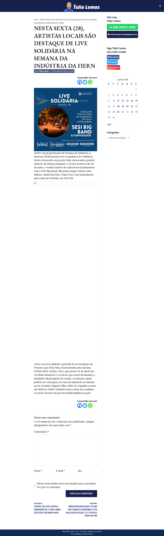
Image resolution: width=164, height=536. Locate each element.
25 (118, 111)
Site (80, 470)
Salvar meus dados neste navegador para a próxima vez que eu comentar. (66, 485)
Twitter (113, 62)
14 (132, 100)
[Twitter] (84, 82)
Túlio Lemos (43, 71)
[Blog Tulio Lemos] (82, 6)
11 (118, 100)
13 (127, 100)
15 (136, 100)
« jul (109, 124)
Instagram (114, 67)
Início (36, 20)
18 (118, 106)
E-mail (60, 470)
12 (123, 100)
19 (123, 106)
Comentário (41, 431)
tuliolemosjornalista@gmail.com (123, 34)
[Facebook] (79, 82)
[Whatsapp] (90, 82)
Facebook (114, 57)
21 (132, 106)
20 (127, 106)
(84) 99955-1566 (123, 27)
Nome (38, 470)
